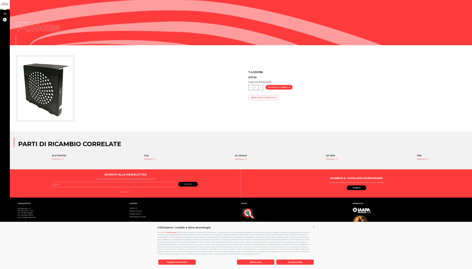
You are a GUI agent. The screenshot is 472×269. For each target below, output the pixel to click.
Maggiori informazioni (177, 262)
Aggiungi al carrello (279, 87)
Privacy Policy (135, 211)
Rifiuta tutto (256, 262)
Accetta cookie (295, 262)
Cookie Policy (135, 214)
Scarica (356, 188)
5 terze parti (171, 232)
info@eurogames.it (29, 217)
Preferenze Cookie (137, 217)
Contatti (133, 208)
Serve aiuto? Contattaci (263, 97)
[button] (314, 227)
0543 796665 (27, 213)
